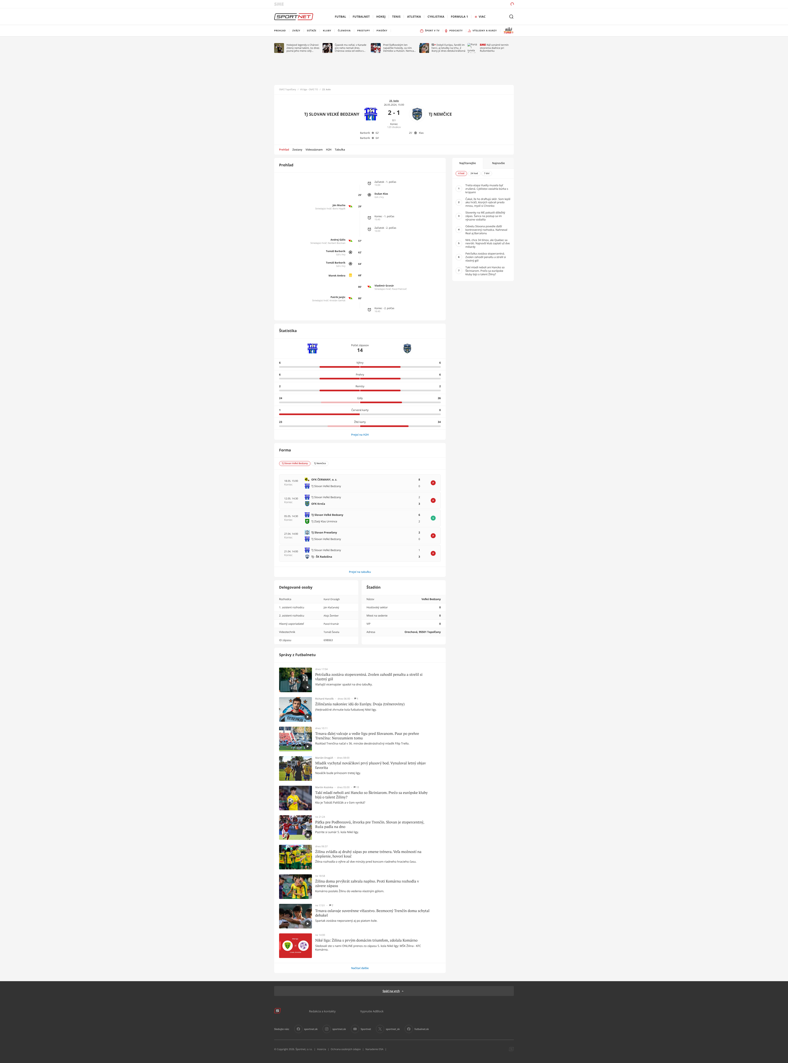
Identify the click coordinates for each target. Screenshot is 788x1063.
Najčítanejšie (467, 163)
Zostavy (297, 149)
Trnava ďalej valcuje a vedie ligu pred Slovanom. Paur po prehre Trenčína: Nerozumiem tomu (367, 735)
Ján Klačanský (331, 607)
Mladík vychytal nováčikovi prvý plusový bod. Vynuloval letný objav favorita (370, 765)
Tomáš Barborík (335, 251)
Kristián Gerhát (337, 300)
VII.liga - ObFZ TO (309, 89)
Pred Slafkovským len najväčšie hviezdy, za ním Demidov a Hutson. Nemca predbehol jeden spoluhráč (398, 47)
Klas (421, 133)
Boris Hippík (339, 208)
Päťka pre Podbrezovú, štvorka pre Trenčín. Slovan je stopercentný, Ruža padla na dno (369, 824)
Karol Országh (332, 599)
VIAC (482, 17)
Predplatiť (482, 4)
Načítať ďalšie (360, 968)
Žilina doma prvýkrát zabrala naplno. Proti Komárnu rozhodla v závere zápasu (367, 883)
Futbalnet (361, 17)
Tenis (396, 17)
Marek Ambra (337, 275)
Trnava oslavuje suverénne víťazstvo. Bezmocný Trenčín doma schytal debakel (372, 913)
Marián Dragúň (324, 757)
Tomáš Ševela (331, 632)
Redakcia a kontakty (322, 1011)
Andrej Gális (338, 239)
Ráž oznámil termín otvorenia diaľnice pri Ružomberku (494, 47)
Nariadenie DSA (374, 1049)
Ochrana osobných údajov (346, 1049)
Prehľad (284, 149)
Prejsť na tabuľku (360, 572)
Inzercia (321, 1049)
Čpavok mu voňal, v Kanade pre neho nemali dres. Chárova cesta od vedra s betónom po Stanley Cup (351, 47)
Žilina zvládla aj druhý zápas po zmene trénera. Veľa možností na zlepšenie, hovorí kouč (368, 853)
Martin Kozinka (324, 787)
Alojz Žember (331, 615)
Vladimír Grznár (384, 285)
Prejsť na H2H (360, 434)
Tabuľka (340, 149)
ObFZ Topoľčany (287, 89)
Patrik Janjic (338, 297)
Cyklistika (435, 17)
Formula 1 (459, 17)
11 (357, 787)
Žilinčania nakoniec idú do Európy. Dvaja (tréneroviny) (360, 704)
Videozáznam (314, 149)
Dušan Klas (381, 193)
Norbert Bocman (336, 243)
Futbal (340, 17)
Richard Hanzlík (324, 698)
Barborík (365, 133)
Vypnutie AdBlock (372, 1011)
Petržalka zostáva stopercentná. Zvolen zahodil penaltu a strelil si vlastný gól (369, 676)
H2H (328, 149)
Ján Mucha (338, 205)
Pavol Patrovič (399, 289)
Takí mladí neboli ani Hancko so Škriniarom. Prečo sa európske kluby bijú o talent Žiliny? (371, 794)
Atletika (414, 17)
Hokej (381, 17)
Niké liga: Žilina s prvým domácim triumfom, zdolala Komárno (366, 940)
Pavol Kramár (331, 624)
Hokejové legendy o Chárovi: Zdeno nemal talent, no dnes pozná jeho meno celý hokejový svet (302, 47)
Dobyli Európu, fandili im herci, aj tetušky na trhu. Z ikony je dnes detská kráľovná (448, 47)
